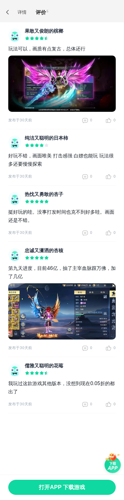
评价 (41, 12)
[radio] (27, 38)
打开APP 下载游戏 (62, 487)
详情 (22, 12)
